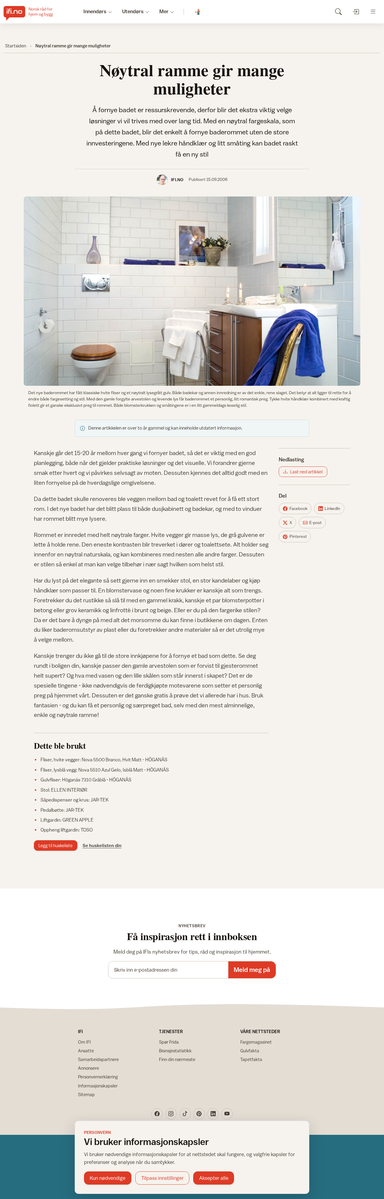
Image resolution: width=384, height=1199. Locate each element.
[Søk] (338, 11)
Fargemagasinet (256, 1042)
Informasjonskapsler (98, 1085)
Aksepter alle (213, 1178)
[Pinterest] (199, 1114)
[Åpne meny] (373, 11)
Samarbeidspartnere (98, 1059)
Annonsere (88, 1068)
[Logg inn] (355, 11)
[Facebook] (157, 1114)
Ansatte (86, 1050)
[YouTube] (227, 1114)
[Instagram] (171, 1114)
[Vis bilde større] (192, 291)
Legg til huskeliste (55, 845)
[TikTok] (185, 1114)
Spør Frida (169, 1042)
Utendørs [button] (133, 11)
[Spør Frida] (198, 11)
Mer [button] (164, 11)
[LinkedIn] (213, 1114)
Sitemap (86, 1094)
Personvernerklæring (98, 1076)
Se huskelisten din (102, 845)
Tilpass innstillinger (162, 1178)
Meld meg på (252, 969)
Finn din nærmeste (177, 1059)
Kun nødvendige (107, 1178)
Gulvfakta (249, 1050)
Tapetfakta (251, 1059)
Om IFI (84, 1042)
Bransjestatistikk (175, 1050)
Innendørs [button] (94, 11)
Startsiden (15, 45)
